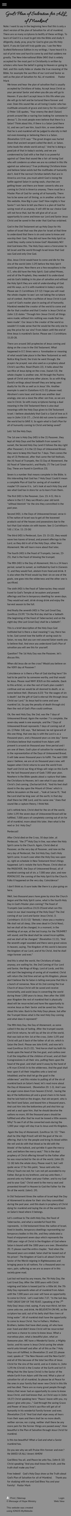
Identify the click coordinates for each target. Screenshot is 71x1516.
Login (61, 1498)
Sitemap (21, 1498)
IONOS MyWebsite (23, 1511)
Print (13, 1498)
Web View (59, 1501)
